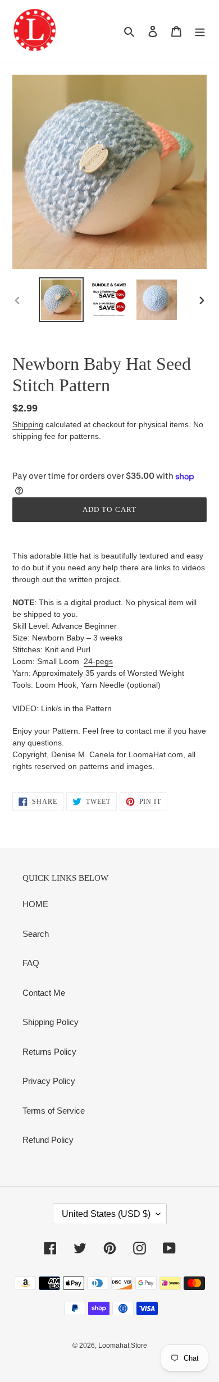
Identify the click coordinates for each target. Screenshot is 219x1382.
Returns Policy (49, 1051)
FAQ (30, 963)
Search (35, 934)
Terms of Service (53, 1110)
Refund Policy (48, 1140)
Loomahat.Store (122, 1345)
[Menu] (200, 31)
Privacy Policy (48, 1081)
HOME (35, 904)
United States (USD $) (106, 1214)
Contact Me (43, 992)
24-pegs (98, 661)
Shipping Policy (50, 1022)
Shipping (27, 424)
